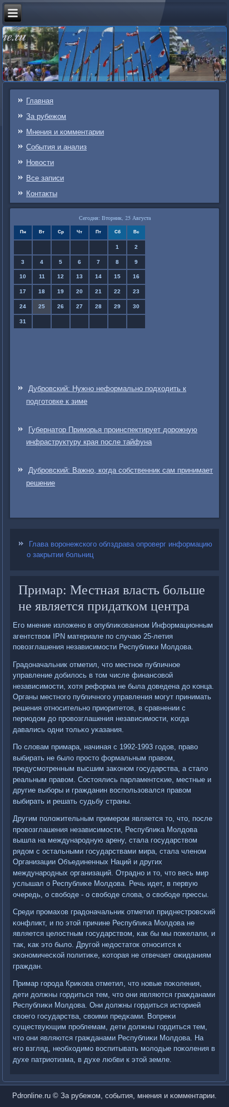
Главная (39, 101)
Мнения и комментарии (65, 132)
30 (136, 306)
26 (60, 306)
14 (98, 276)
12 (60, 276)
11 (42, 276)
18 (41, 291)
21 (98, 291)
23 (136, 291)
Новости (40, 162)
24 (22, 306)
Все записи (45, 178)
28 (98, 306)
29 (117, 306)
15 (117, 276)
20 (79, 291)
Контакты (41, 193)
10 (22, 276)
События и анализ (56, 147)
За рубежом (46, 116)
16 (136, 276)
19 (60, 291)
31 (22, 321)
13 (79, 276)
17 (22, 291)
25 (41, 306)
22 (117, 291)
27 (79, 306)
